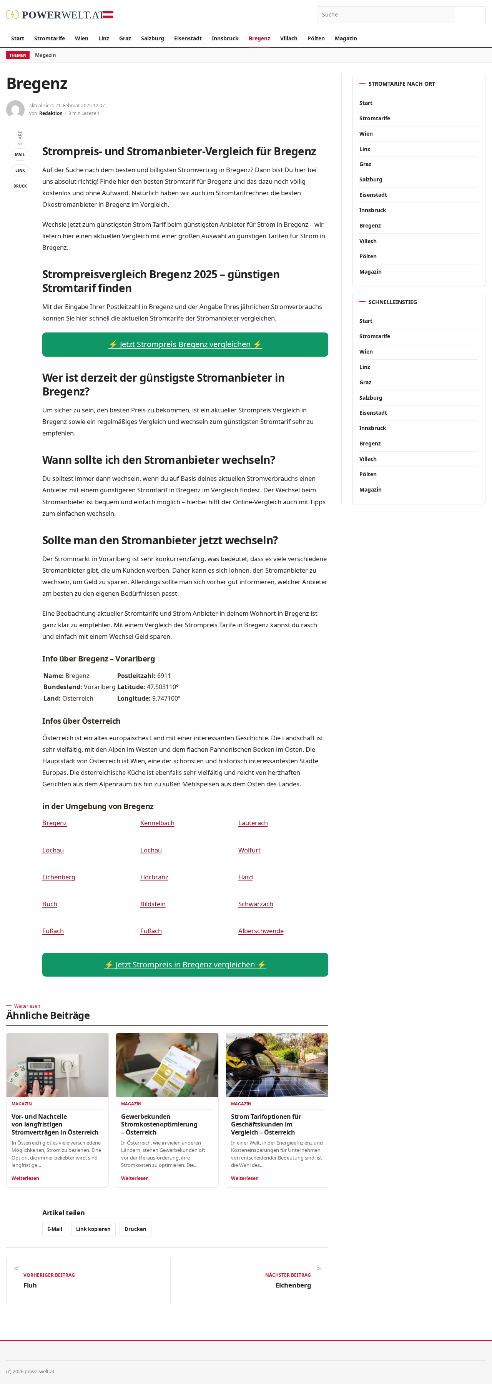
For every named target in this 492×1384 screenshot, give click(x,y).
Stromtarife (49, 38)
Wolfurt (249, 850)
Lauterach (253, 822)
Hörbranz (154, 876)
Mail (20, 154)
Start (17, 38)
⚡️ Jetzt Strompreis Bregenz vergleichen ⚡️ (185, 344)
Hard (245, 876)
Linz (103, 38)
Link (20, 170)
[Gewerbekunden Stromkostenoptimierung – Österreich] (167, 1065)
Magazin (346, 38)
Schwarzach (255, 903)
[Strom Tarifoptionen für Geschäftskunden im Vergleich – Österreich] (277, 1065)
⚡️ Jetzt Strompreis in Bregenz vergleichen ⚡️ (185, 964)
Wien (81, 38)
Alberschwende (261, 930)
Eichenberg (58, 876)
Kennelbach (157, 822)
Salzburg (152, 38)
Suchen (469, 14)
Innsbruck (225, 38)
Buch (49, 903)
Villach (289, 38)
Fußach (53, 930)
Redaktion (51, 113)
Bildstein (153, 903)
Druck (20, 186)
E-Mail (54, 1229)
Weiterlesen (25, 1178)
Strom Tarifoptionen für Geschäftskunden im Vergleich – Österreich (266, 1124)
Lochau (53, 850)
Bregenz (259, 38)
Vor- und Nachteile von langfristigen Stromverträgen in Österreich (55, 1124)
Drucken (135, 1229)
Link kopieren (93, 1229)
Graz (125, 38)
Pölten (316, 38)
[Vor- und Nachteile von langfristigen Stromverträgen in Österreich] (57, 1065)
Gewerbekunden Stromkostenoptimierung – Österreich (159, 1124)
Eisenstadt (188, 38)
